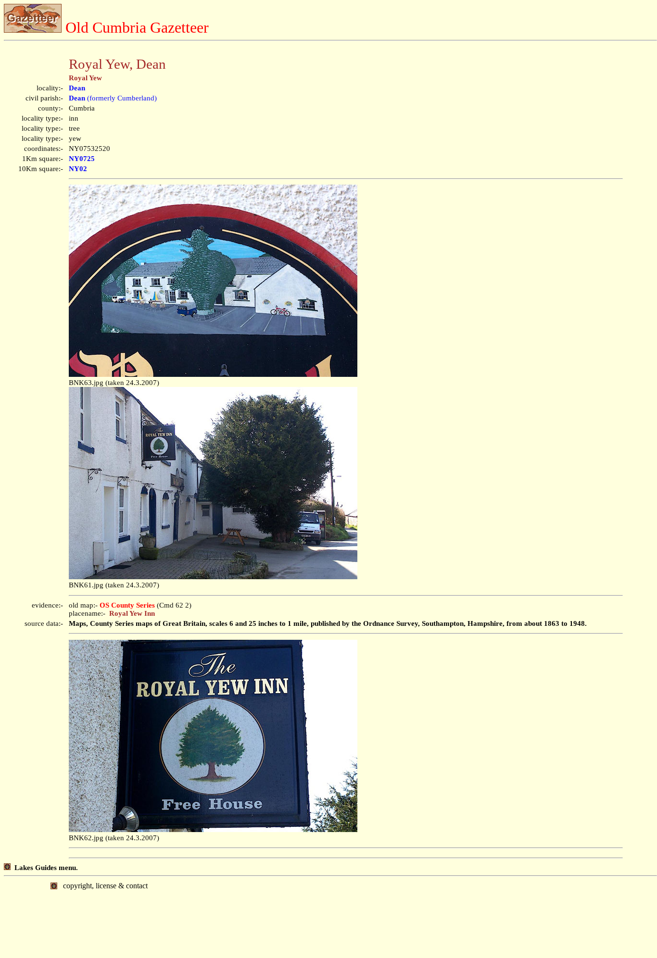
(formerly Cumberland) (113, 98)
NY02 (78, 169)
